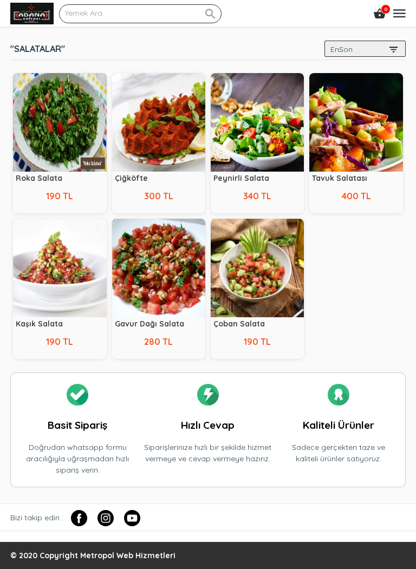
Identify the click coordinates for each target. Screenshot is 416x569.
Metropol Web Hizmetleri (128, 555)
